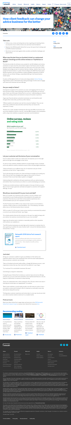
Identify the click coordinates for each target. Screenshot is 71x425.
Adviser (14, 4)
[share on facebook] (67, 33)
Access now (8, 334)
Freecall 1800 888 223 (63, 355)
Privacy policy (15, 418)
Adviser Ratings (38, 79)
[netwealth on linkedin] (61, 345)
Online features (17, 361)
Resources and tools (7, 366)
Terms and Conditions (30, 374)
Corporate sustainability (52, 361)
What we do (26, 4)
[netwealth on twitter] (64, 345)
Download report (21, 247)
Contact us (61, 354)
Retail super (5, 359)
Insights (32, 4)
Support (44, 4)
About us (38, 4)
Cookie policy (32, 418)
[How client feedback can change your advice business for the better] (53, 33)
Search (57, 4)
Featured (38, 354)
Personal (20, 4)
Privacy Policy (38, 374)
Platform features (6, 355)
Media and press (51, 362)
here (38, 304)
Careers (49, 359)
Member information (18, 367)
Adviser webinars (40, 355)
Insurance (5, 362)
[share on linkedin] (60, 33)
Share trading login (17, 366)
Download (41, 334)
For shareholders (51, 357)
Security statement (23, 418)
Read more (19, 334)
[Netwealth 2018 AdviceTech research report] (9, 239)
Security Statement (46, 374)
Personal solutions (17, 354)
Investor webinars (40, 357)
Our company (50, 354)
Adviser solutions (6, 354)
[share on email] (56, 33)
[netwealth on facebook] (67, 345)
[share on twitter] (63, 33)
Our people (50, 355)
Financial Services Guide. (40, 403)
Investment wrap (6, 361)
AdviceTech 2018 (57, 47)
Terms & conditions (6, 418)
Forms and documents (7, 364)
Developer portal (51, 366)
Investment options (18, 359)
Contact (49, 4)
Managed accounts (6, 357)
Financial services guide (52, 364)
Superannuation (17, 355)
